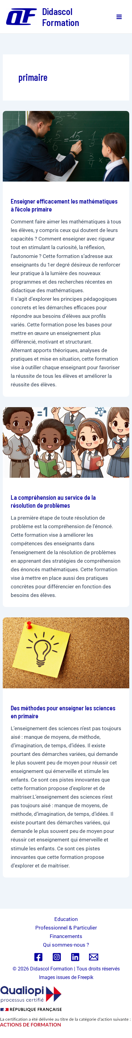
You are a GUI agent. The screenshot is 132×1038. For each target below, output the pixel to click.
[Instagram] (56, 957)
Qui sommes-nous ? (66, 945)
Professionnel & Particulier (66, 928)
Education (66, 919)
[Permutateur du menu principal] (119, 17)
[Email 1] (93, 957)
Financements (66, 936)
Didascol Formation (60, 17)
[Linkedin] (75, 957)
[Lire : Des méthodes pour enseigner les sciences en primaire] (66, 653)
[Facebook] (38, 957)
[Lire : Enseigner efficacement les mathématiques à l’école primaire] (66, 146)
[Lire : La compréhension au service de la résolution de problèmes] (66, 442)
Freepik (85, 977)
